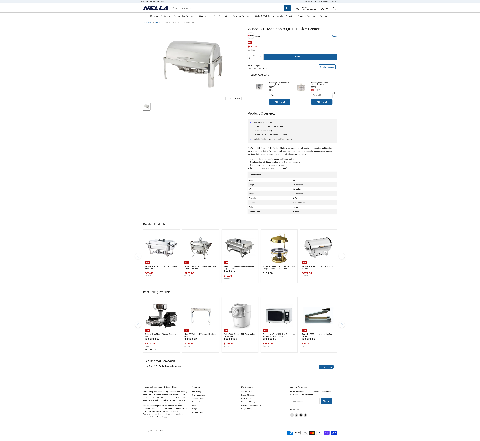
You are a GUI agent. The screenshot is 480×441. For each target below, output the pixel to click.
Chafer (157, 22)
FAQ (194, 405)
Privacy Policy (197, 412)
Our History (196, 392)
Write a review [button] (310, 367)
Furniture (324, 16)
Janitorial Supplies (286, 16)
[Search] (287, 8)
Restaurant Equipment (160, 16)
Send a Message (327, 67)
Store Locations (324, 1)
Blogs (194, 409)
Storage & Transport (307, 16)
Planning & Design (248, 402)
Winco (257, 36)
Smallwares (204, 16)
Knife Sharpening (248, 399)
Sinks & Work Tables (264, 16)
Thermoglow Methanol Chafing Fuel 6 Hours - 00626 (319, 85)
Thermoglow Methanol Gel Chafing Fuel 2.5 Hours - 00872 (279, 85)
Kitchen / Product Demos (251, 405)
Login (327, 8)
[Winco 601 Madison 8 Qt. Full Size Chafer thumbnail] (146, 106)
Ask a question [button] (326, 367)
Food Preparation (221, 16)
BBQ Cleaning (246, 409)
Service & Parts (247, 392)
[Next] (334, 93)
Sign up (326, 401)
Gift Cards (335, 1)
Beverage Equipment (242, 16)
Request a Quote (310, 1)
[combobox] (227, 8)
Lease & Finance (248, 395)
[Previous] (250, 93)
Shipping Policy (198, 399)
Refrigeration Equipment (185, 16)
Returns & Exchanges (201, 402)
